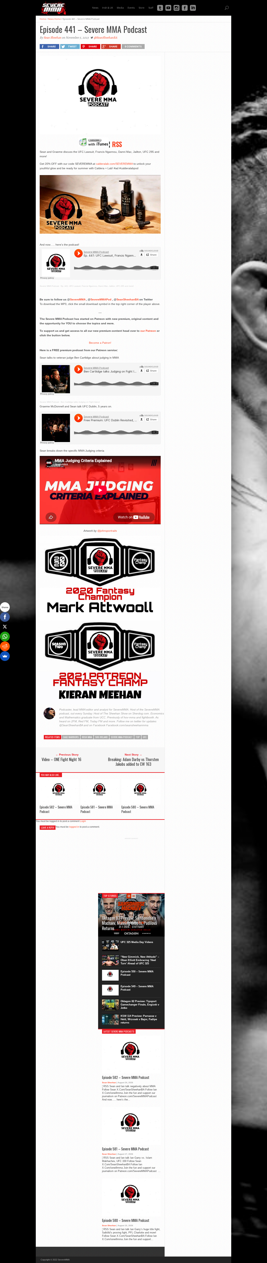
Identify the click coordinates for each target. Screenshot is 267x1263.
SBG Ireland (101, 737)
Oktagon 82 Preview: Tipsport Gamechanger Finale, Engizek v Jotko (140, 1004)
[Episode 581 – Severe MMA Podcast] (100, 803)
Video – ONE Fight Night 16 (61, 759)
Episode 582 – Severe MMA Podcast (56, 809)
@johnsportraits (107, 530)
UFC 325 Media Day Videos (137, 942)
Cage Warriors (71, 737)
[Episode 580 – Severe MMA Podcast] (140, 803)
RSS (117, 144)
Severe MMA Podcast (49, 286)
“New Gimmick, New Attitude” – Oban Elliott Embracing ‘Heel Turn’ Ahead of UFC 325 (140, 960)
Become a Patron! (100, 342)
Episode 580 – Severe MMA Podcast (137, 809)
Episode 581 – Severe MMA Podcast (97, 809)
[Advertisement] (131, 863)
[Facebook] (5, 617)
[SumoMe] (5, 656)
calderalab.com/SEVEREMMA (114, 163)
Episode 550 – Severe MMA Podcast (137, 973)
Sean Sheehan (52, 37)
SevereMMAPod (100, 299)
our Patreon (148, 330)
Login (83, 821)
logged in (74, 826)
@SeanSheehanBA (105, 37)
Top (138, 737)
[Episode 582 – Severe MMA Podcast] (59, 803)
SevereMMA (77, 299)
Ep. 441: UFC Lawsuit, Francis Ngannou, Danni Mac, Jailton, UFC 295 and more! (97, 286)
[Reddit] (5, 646)
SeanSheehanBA (127, 299)
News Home (54, 18)
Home (43, 18)
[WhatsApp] (5, 636)
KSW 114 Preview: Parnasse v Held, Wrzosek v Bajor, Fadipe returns (139, 1019)
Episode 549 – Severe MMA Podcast (137, 988)
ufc (145, 737)
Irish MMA (87, 737)
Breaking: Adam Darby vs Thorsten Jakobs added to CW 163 (133, 761)
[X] (5, 627)
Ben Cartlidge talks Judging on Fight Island (80, 402)
